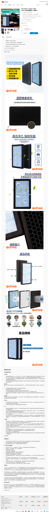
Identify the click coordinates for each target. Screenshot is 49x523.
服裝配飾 (38, 505)
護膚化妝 (26, 496)
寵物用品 (32, 501)
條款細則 (22, 4)
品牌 (26, 505)
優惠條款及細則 (9, 37)
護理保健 (20, 496)
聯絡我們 (17, 4)
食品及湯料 (39, 501)
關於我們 (5, 4)
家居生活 (38, 496)
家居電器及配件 (33, 496)
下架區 (44, 505)
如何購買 (13, 4)
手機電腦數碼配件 (45, 497)
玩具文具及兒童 (45, 501)
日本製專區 (33, 505)
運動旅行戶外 (21, 501)
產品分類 (9, 4)
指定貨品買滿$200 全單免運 (43, 1)
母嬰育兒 (26, 501)
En (45, 4)
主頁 (2, 4)
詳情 (3, 37)
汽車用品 (20, 505)
